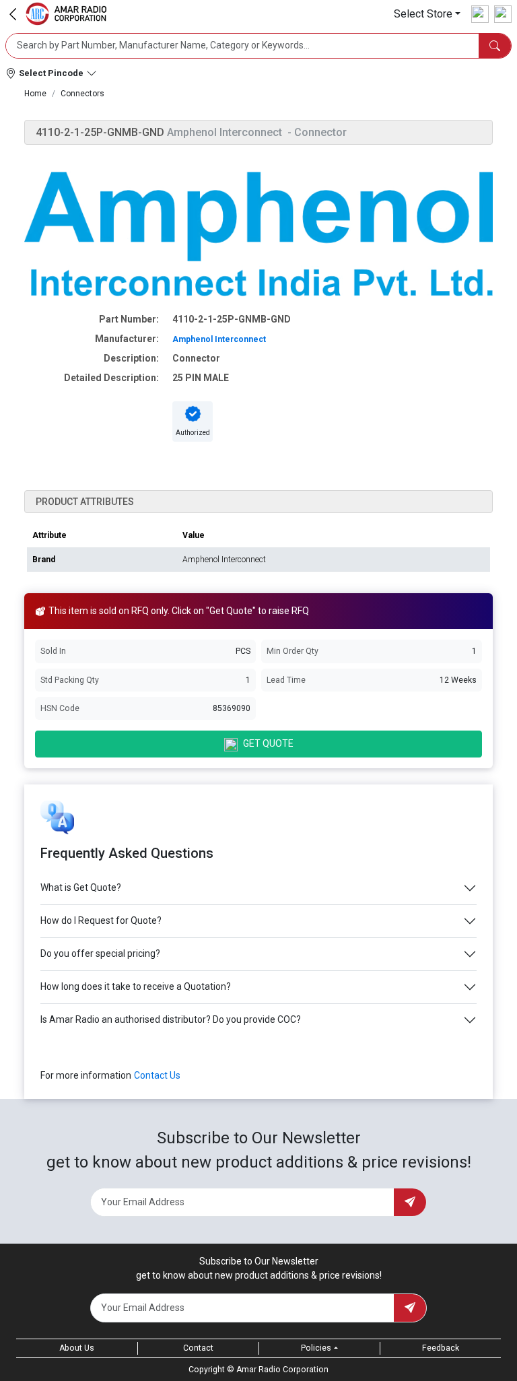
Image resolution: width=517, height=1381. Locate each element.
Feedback (440, 1348)
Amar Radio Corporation (282, 1369)
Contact (198, 1348)
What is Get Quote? (80, 887)
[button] (427, 14)
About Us (76, 1348)
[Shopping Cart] (503, 14)
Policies (316, 1348)
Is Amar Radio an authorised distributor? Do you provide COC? (170, 1019)
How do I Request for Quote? (101, 920)
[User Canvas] (480, 14)
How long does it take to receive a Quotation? (135, 986)
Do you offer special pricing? (100, 953)
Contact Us (157, 1075)
